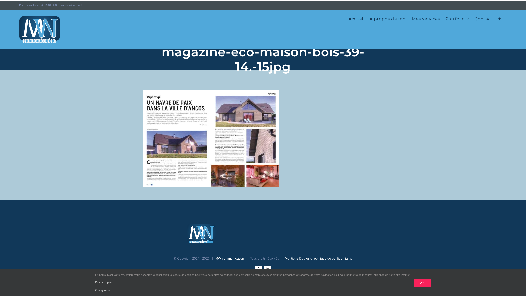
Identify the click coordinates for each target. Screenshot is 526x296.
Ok (422, 282)
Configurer (101, 290)
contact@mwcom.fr (71, 5)
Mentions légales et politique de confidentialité (318, 258)
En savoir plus (103, 282)
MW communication (229, 258)
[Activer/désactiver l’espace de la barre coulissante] (500, 18)
